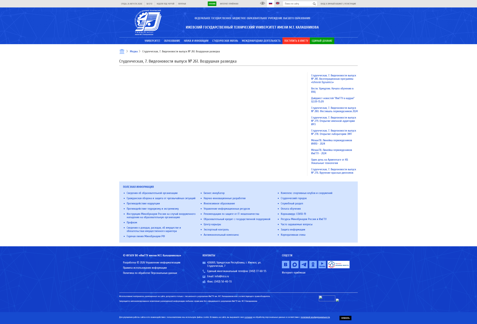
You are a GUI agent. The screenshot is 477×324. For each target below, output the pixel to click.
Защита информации (293, 229)
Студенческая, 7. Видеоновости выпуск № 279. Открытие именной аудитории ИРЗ (333, 121)
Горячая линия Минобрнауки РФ (146, 236)
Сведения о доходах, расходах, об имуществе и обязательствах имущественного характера (154, 229)
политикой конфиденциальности (315, 317)
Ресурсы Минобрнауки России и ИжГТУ (303, 219)
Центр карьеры (212, 224)
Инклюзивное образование (219, 203)
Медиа (134, 51)
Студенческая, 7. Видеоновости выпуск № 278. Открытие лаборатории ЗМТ (333, 132)
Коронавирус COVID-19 (293, 214)
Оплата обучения (291, 208)
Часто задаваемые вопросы (296, 224)
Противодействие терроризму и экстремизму (153, 208)
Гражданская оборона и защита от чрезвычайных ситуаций (161, 198)
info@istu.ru (222, 276)
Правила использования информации (145, 267)
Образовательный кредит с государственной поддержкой (237, 219)
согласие (248, 317)
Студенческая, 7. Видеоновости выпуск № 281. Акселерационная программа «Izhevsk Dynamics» (333, 79)
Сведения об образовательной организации (152, 193)
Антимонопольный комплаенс (221, 234)
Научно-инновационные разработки (225, 198)
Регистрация (350, 3)
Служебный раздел (292, 203)
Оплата (212, 3)
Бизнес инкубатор (214, 193)
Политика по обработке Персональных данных (150, 273)
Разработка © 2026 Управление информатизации (151, 262)
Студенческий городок (294, 198)
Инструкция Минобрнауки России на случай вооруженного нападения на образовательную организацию (161, 215)
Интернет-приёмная (229, 3)
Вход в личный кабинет (332, 3)
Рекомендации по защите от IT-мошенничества (231, 214)
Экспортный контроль (216, 229)
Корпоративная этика (293, 234)
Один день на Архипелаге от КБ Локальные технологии (329, 161)
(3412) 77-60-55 (257, 271)
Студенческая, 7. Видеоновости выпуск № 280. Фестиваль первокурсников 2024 (334, 109)
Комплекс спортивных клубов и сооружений (306, 193)
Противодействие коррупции (143, 203)
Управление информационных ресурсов (227, 208)
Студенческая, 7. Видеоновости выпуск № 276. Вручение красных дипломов (333, 171)
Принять (345, 318)
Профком (132, 222)
